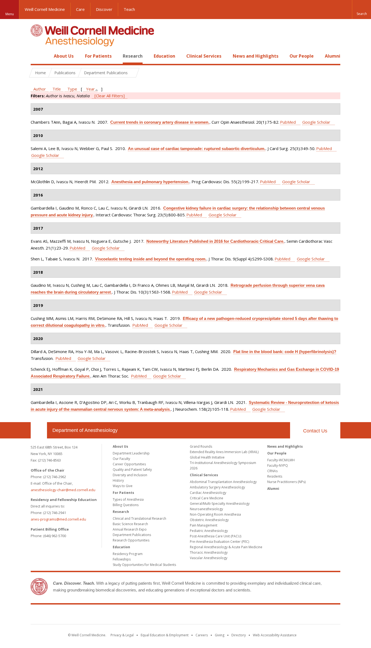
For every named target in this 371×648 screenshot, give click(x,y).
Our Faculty (121, 458)
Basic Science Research (130, 524)
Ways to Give (123, 486)
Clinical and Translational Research (139, 518)
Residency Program (128, 554)
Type (72, 89)
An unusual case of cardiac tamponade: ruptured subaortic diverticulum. (196, 148)
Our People (302, 56)
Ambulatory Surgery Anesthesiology (217, 487)
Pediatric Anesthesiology (209, 530)
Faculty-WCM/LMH (281, 460)
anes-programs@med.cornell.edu (58, 519)
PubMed (288, 122)
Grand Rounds (201, 446)
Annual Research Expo (130, 529)
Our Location (39, 430)
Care (80, 9)
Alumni (332, 56)
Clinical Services (203, 56)
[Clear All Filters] (110, 95)
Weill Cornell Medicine (45, 9)
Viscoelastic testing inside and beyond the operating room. (150, 259)
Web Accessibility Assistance (275, 635)
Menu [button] (9, 14)
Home (36, 56)
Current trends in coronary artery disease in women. (159, 122)
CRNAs (272, 471)
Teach (129, 9)
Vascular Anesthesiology (208, 558)
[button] (361, 9)
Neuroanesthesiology (206, 509)
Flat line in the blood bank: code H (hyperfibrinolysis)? (284, 351)
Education (164, 56)
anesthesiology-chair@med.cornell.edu (63, 489)
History (118, 480)
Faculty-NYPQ (277, 465)
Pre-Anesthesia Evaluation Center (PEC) (219, 541)
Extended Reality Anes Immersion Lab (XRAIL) (224, 452)
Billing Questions (126, 505)
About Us (64, 56)
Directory (238, 635)
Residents (274, 476)
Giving (219, 635)
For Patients (98, 56)
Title (56, 89)
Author (39, 89)
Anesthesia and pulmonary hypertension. (150, 181)
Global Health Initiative (207, 457)
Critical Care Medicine (206, 498)
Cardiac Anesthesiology (208, 492)
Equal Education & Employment (164, 635)
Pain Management (203, 525)
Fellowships (122, 559)
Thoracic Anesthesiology (209, 552)
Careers (202, 635)
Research (133, 56)
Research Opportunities (131, 540)
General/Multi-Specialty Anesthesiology (220, 503)
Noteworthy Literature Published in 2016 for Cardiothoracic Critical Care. (215, 241)
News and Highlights (255, 56)
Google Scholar (316, 122)
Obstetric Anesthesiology (209, 520)
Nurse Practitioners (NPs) (286, 481)
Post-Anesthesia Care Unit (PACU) (215, 536)
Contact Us (315, 431)
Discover (104, 9)
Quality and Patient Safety (132, 469)
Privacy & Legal (122, 635)
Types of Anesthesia (128, 499)
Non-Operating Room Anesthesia (215, 514)
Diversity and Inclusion (130, 475)
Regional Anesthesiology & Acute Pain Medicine (226, 547)
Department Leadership (131, 453)
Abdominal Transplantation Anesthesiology (223, 481)
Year (90, 89)
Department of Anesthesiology (85, 430)
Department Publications (132, 534)
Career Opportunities (129, 464)
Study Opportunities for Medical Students (144, 564)
